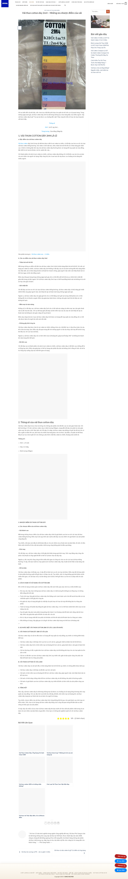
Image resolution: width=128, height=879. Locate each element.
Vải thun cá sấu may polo (47, 874)
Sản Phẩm (31, 2)
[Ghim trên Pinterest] (55, 823)
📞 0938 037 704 (121, 866)
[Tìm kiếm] (65, 5)
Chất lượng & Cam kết (64, 2)
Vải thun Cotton (49, 10)
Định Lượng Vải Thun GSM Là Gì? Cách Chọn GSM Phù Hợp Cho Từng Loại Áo (100, 45)
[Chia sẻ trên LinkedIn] (58, 823)
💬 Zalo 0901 (121, 861)
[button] (110, 3)
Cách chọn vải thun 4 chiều (83, 873)
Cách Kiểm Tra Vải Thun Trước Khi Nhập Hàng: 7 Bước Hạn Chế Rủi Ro (98, 63)
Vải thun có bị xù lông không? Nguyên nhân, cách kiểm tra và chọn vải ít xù (100, 70)
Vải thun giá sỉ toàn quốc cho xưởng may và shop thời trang (45, 5)
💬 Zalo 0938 (121, 870)
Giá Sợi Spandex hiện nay (22, 5)
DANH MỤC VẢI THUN (50, 2)
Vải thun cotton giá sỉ (100, 873)
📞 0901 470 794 (121, 856)
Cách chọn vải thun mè (63, 874)
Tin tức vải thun (40, 2)
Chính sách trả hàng (76, 2)
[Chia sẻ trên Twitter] (48, 823)
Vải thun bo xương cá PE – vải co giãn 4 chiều (35, 852)
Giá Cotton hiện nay (89, 2)
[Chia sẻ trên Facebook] (45, 823)
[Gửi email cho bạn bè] (52, 823)
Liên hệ (71, 873)
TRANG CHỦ (17, 2)
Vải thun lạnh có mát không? (80, 874)
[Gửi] (108, 11)
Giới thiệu (24, 2)
